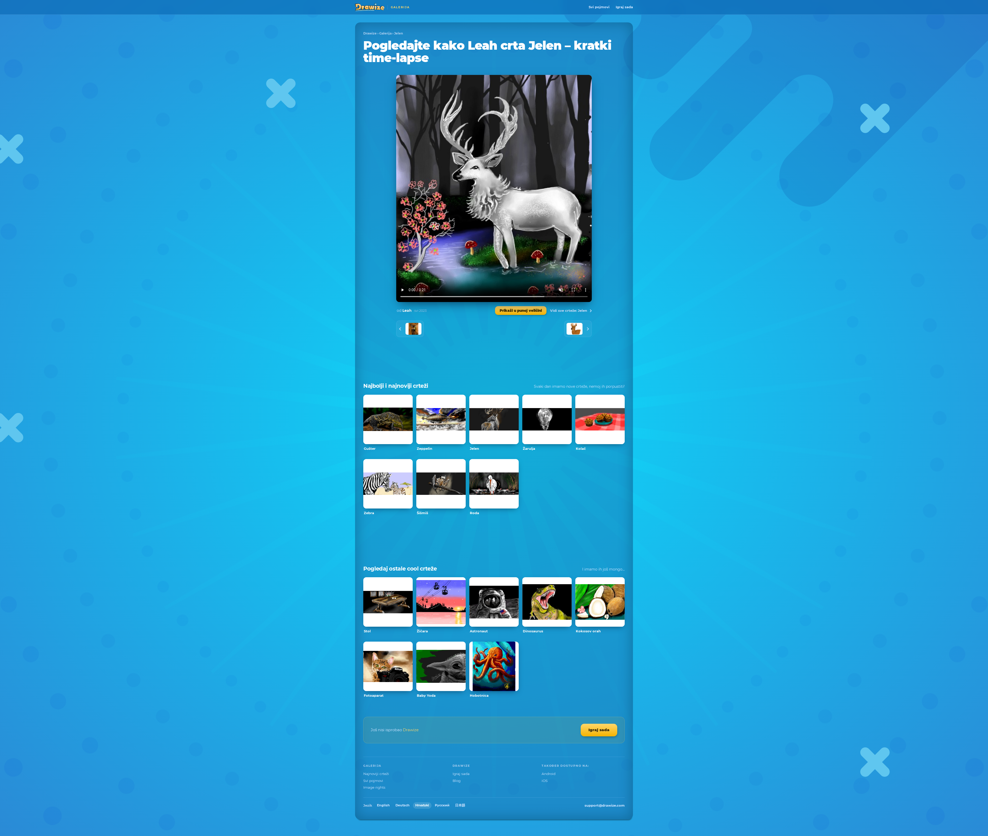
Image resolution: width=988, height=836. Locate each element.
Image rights (374, 787)
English (383, 805)
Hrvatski (422, 805)
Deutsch (402, 805)
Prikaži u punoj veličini (521, 310)
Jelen (398, 33)
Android (548, 774)
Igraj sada (624, 7)
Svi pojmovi (599, 7)
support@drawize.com (605, 805)
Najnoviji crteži (376, 774)
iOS (545, 781)
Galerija (385, 33)
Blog (457, 781)
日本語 (460, 805)
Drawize (370, 33)
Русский (442, 805)
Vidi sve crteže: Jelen (568, 310)
